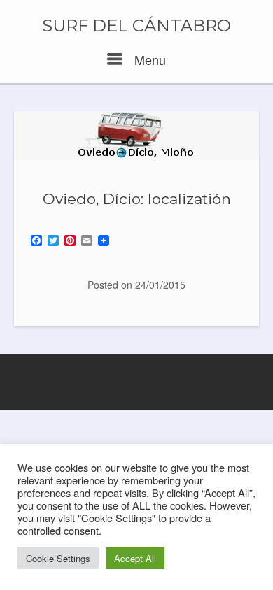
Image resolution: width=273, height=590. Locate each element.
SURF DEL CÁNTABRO (136, 25)
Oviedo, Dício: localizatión (137, 199)
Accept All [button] (135, 558)
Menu (148, 59)
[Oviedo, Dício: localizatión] (136, 135)
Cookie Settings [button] (58, 558)
